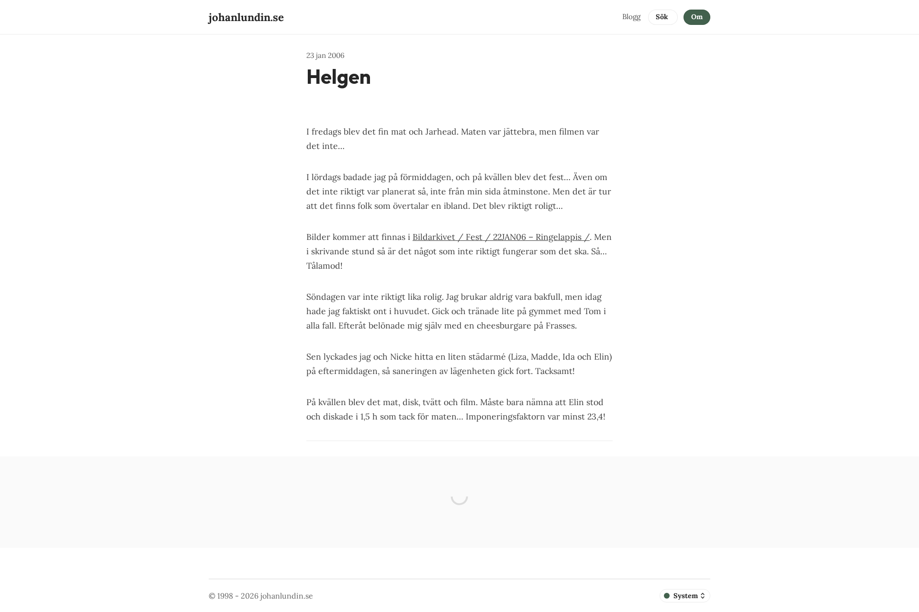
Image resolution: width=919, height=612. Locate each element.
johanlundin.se (286, 596)
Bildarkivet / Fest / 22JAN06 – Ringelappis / (501, 236)
